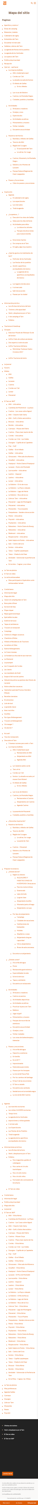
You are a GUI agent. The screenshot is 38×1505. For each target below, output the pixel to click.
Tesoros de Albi (18, 142)
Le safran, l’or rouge (24, 152)
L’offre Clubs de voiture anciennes (20, 339)
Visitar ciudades (18, 126)
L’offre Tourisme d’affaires (17, 346)
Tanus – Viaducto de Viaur (17, 554)
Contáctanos (9, 1195)
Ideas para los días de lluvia (22, 221)
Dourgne (7, 1399)
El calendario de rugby (21, 198)
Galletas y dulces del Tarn (13, 46)
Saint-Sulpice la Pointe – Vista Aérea (21, 1348)
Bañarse (16, 1010)
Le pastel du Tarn (23, 841)
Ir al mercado (17, 287)
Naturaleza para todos (21, 1067)
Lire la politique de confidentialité (11, 1494)
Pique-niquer (9, 610)
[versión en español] (12, 1444)
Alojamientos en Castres (25, 802)
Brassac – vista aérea (16, 422)
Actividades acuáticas (20, 119)
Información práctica (11, 303)
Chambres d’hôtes (10, 638)
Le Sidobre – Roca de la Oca (18, 1303)
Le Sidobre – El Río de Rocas (18, 1296)
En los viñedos (22, 86)
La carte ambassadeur (12, 577)
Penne (6, 1409)
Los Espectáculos (14, 1127)
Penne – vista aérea (15, 516)
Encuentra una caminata (21, 1088)
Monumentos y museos (21, 122)
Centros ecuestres (19, 996)
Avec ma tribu (9, 710)
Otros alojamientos (24, 944)
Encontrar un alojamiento (22, 953)
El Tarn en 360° (9, 401)
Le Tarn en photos (10, 570)
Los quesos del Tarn (11, 57)
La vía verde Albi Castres (22, 1095)
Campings (8, 631)
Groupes (7, 330)
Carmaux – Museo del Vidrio (18, 429)
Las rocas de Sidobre (20, 92)
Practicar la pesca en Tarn (22, 1006)
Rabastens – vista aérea (16, 530)
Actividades (12, 106)
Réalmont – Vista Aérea (16, 1341)
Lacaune (11, 381)
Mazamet (12, 395)
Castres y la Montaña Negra (23, 96)
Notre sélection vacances (13, 686)
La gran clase (21, 897)
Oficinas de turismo (10, 1425)
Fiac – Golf (12, 446)
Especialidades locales (21, 973)
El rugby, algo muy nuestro (22, 247)
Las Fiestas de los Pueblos (17, 1131)
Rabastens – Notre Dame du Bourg (21, 526)
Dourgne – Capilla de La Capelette (20, 1250)
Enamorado (21, 890)
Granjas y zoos (18, 112)
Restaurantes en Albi (24, 753)
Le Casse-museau (10, 652)
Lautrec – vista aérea (15, 477)
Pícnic (15, 966)
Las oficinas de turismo (16, 1150)
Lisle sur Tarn (9, 1402)
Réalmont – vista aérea (16, 533)
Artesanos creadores (20, 109)
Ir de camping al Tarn (15, 316)
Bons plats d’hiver (10, 603)
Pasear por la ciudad (20, 294)
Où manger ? (8, 724)
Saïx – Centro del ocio (16, 544)
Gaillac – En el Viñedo (16, 1257)
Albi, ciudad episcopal (20, 73)
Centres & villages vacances (14, 635)
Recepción (8, 63)
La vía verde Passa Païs (21, 1074)
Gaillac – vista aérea (15, 453)
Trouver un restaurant (12, 628)
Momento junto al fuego (25, 904)
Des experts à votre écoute (18, 342)
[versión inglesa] (6, 1444)
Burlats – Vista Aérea (16, 1369)
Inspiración (8, 192)
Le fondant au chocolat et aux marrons (18, 655)
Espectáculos (17, 115)
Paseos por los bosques (21, 1070)
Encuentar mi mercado (12, 43)
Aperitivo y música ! (11, 25)
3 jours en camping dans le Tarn (15, 600)
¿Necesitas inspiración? (16, 821)
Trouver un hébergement (13, 721)
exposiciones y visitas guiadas (19, 1120)
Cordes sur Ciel (18, 76)
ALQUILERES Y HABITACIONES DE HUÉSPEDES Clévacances (26, 880)
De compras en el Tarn (21, 243)
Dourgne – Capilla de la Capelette (20, 442)
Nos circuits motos (19, 1173)
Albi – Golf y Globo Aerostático (19, 1229)
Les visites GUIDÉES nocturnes (19, 1110)
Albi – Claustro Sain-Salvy (17, 415)
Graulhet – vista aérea (16, 460)
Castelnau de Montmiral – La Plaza (20, 1219)
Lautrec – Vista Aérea (16, 1285)
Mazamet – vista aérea (16, 505)
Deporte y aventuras (20, 1053)
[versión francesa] (3, 1444)
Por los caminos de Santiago (23, 1077)
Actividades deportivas (21, 1000)
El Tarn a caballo (18, 1084)
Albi (10, 374)
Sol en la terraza (18, 976)
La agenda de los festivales (13, 53)
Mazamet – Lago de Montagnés (19, 502)
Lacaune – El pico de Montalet (19, 467)
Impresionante (18, 1063)
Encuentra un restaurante (22, 983)
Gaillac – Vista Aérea (15, 1261)
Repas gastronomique (12, 614)
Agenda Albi (21, 760)
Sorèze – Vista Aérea (15, 1355)
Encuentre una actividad (21, 129)
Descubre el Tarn (10, 740)
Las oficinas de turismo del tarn (19, 306)
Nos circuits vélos (19, 1176)
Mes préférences (10, 1388)
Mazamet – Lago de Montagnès (19, 1310)
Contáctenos (9, 589)
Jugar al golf (17, 1013)
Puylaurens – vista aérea (17, 523)
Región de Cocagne (20, 146)
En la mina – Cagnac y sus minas (19, 564)
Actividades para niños (21, 224)
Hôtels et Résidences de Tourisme (16, 642)
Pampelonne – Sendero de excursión (21, 512)
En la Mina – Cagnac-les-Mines (19, 1379)
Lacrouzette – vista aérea (17, 470)
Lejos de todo (22, 894)
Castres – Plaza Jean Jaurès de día (20, 432)
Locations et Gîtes (10, 645)
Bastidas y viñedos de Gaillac (23, 139)
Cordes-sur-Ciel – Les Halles (18, 439)
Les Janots (8, 669)
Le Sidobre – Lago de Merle (18, 491)
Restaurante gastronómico (22, 969)
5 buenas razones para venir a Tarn (20, 743)
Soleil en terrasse (10, 621)
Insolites (7, 714)
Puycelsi (7, 1413)
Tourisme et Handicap (12, 326)
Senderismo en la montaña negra (24, 1091)
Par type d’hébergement (13, 717)
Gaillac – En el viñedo (16, 449)
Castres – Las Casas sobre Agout (20, 1222)
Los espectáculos (19, 201)
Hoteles (20, 930)
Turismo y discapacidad (17, 309)
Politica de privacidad (12, 1202)
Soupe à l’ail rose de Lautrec (14, 676)
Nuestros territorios (15, 136)
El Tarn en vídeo (10, 574)
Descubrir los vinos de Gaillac (23, 217)
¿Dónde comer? (14, 960)
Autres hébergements (12, 649)
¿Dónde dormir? (14, 872)
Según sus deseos (19, 875)
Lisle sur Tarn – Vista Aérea (18, 1306)
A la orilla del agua (19, 963)
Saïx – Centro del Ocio (16, 1351)
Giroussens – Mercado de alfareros (21, 456)
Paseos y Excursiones (16, 180)
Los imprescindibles (15, 70)
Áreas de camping (10, 29)
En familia (16, 1056)
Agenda (11, 195)
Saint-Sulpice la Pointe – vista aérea (21, 540)
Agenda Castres (22, 805)
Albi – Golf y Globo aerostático (19, 418)
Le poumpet (8, 662)
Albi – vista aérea (14, 404)
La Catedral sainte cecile (21, 766)
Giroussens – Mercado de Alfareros (21, 1264)
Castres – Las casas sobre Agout (20, 411)
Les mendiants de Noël (12, 673)
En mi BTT (16, 1060)
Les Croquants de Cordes (13, 666)
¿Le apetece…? (13, 214)
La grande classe (10, 707)
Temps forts (12, 1113)
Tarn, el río (16, 769)
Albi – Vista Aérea (14, 1215)
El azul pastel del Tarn (24, 148)
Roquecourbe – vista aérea (18, 537)
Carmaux (7, 1395)
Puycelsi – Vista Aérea (16, 1327)
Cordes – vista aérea (15, 436)
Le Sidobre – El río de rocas (18, 484)
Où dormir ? (8, 728)
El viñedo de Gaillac (20, 83)
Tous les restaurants (11, 737)
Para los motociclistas (25, 887)
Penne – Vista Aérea (15, 1324)
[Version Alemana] (9, 1444)
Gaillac (11, 378)
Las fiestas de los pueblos (22, 262)
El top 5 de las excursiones (22, 1081)
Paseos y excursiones (16, 1046)
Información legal (10, 593)
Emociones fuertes (19, 240)
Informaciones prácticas (13, 1147)
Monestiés (8, 1406)
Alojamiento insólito (24, 901)
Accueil (7, 733)
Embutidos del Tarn (11, 39)
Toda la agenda (18, 208)
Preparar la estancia (11, 869)
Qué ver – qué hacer (11, 67)
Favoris (7, 368)
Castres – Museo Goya (16, 1236)
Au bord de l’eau (10, 607)
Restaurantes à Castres (25, 798)
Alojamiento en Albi (24, 756)
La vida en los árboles (24, 227)
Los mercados (18, 205)
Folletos (11, 320)
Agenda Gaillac (9, 1392)
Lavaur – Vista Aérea (15, 1289)
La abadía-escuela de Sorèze (23, 80)
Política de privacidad (12, 60)
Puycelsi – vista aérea (16, 519)
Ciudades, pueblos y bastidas (23, 99)
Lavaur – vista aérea (15, 481)
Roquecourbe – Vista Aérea (18, 1344)
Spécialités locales (10, 617)
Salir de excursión (19, 291)
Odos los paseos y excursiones (24, 183)
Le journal (7, 364)
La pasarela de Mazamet (21, 811)
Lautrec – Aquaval (14, 474)
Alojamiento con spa (24, 908)
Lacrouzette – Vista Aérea (17, 1278)
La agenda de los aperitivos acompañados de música (26, 275)
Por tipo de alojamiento (21, 914)
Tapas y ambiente (19, 980)
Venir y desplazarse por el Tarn (19, 313)
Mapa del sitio (9, 596)
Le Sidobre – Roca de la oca (18, 495)
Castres (11, 385)
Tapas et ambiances (11, 624)
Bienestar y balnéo (11, 32)
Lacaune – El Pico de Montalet (19, 1275)
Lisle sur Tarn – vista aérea (17, 498)
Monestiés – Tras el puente (18, 509)
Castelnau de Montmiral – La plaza (20, 408)
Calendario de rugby (11, 36)
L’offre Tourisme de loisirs (17, 358)
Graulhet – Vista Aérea (16, 1268)
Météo (6, 371)
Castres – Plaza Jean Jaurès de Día (20, 1240)
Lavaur (10, 392)
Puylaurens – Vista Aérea (17, 1331)
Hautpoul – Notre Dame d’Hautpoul (21, 463)
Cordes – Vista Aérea (16, 1243)
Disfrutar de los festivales (22, 259)
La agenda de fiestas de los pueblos (16, 50)
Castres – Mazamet (20, 847)
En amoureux (9, 700)
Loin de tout (8, 703)
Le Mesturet (8, 659)
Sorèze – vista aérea (15, 547)
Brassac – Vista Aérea (16, 1365)
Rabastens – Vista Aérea (17, 1337)
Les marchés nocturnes (16, 1106)
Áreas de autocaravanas (25, 947)
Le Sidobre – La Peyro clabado (19, 488)
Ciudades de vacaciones (25, 920)
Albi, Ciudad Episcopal (21, 750)
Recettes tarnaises (11, 696)
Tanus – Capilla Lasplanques (18, 551)
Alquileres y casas (23, 934)
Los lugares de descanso (21, 284)
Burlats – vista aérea (15, 425)
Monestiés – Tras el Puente (18, 1317)
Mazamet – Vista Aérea (16, 1313)
